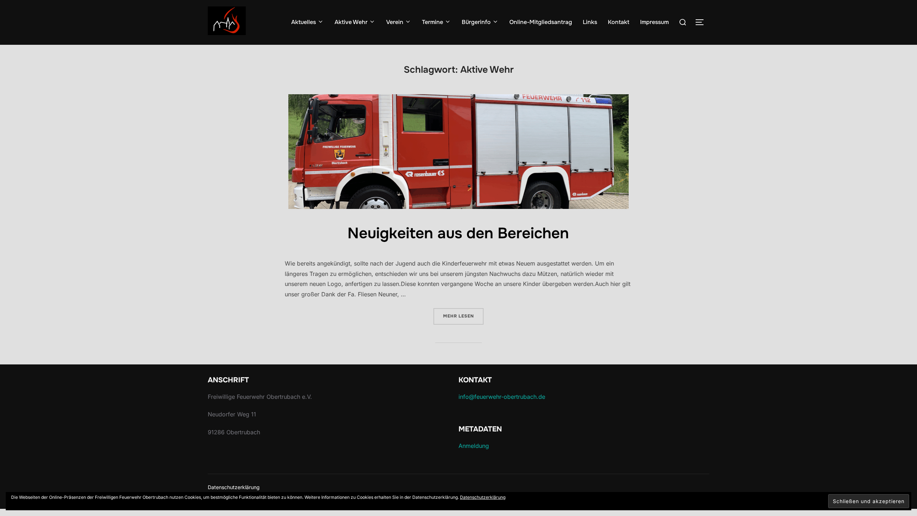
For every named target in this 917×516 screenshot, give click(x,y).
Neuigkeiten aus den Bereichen (458, 233)
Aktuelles (303, 22)
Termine (432, 22)
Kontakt (618, 22)
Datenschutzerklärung (234, 487)
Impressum (654, 22)
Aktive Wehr (351, 22)
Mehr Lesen (463, 316)
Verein (394, 22)
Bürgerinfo (476, 22)
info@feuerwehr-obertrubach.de (501, 396)
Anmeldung (473, 445)
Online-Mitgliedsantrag (540, 22)
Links (590, 22)
